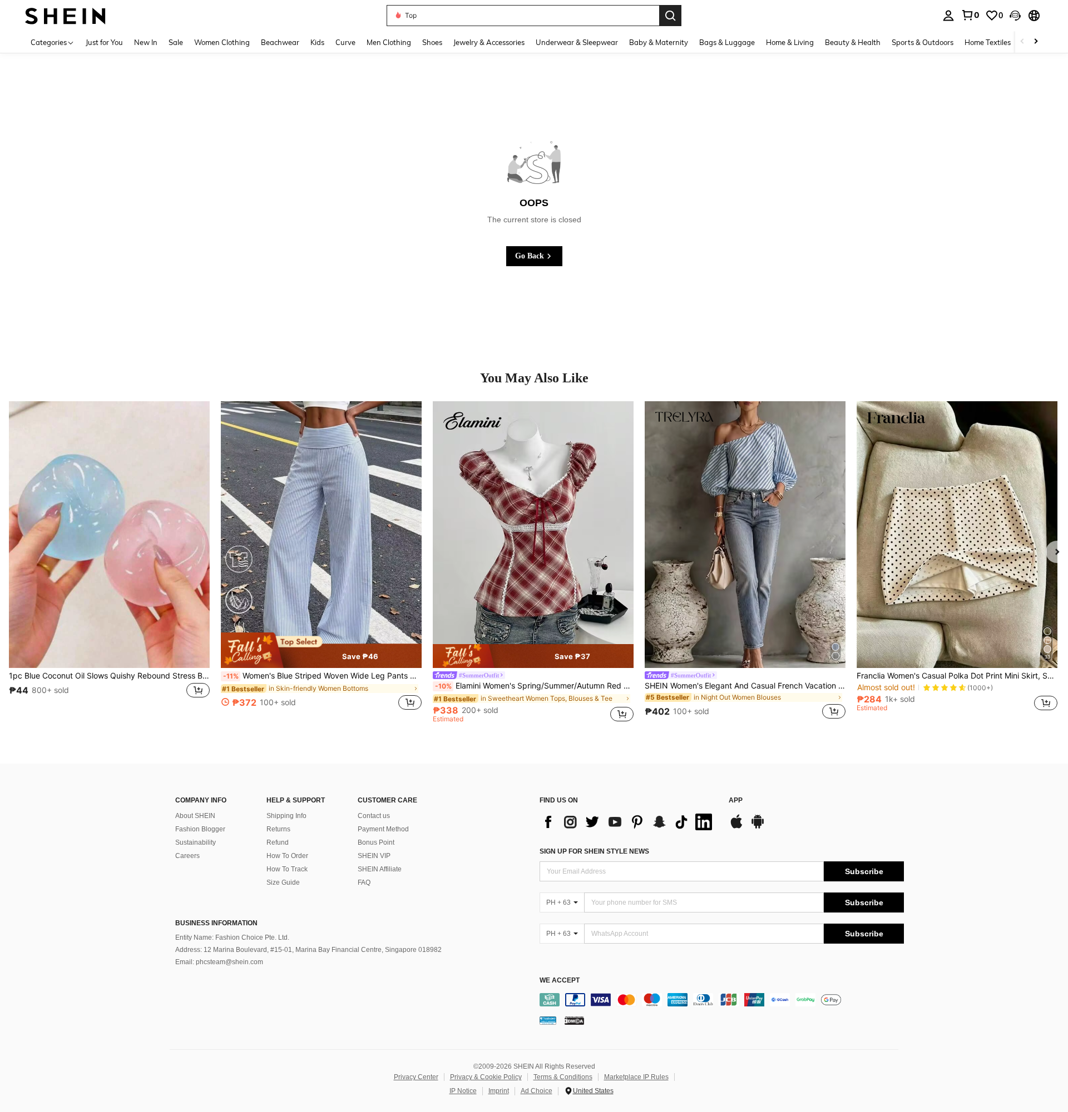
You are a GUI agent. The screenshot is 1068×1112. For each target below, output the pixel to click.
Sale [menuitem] (176, 42)
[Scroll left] (1022, 42)
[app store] (736, 827)
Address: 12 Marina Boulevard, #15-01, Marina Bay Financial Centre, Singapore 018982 (308, 950)
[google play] (757, 827)
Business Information (216, 923)
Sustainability (195, 842)
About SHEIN (195, 816)
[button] (1015, 15)
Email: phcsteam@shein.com (219, 962)
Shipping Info (286, 816)
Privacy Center (416, 1077)
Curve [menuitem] (345, 42)
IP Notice (463, 1091)
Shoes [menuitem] (432, 42)
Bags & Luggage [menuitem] (727, 42)
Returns (278, 829)
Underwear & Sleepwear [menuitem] (577, 42)
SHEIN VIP (374, 856)
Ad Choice (536, 1091)
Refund (277, 842)
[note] (321, 650)
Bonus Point (376, 842)
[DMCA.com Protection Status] (574, 1020)
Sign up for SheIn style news (594, 851)
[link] (970, 15)
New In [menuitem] (145, 42)
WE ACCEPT (560, 980)
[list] (629, 822)
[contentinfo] (722, 999)
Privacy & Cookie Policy (486, 1077)
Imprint (498, 1091)
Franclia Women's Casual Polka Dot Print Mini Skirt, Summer (957, 675)
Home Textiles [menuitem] (988, 42)
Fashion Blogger (200, 829)
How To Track (287, 869)
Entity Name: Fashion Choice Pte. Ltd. (232, 937)
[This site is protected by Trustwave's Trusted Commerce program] (548, 1020)
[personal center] (948, 15)
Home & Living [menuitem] (790, 42)
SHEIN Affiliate (380, 869)
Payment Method (383, 829)
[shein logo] (65, 15)
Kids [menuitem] (317, 42)
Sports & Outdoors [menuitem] (922, 42)
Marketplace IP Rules (636, 1077)
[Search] (670, 15)
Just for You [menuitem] (104, 42)
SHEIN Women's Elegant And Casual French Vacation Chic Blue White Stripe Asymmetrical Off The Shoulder (745, 685)
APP (736, 800)
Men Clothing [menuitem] (389, 42)
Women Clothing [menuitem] (222, 42)
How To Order (287, 856)
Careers (187, 856)
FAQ (364, 882)
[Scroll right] (1036, 42)
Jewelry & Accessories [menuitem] (489, 42)
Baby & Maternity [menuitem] (658, 42)
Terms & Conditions (562, 1077)
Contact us (374, 816)
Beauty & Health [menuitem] (853, 42)
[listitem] (109, 561)
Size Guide (283, 882)
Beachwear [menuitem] (280, 42)
